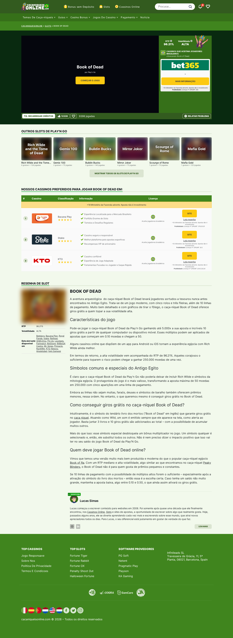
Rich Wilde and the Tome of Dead (40, 162)
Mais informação (185, 81)
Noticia (145, 17)
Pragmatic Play (128, 566)
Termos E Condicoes (34, 571)
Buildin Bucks (93, 162)
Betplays (40, 336)
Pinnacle (58, 346)
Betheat (54, 338)
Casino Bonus (79, 17)
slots (48, 26)
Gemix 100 (59, 162)
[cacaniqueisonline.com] (35, 6)
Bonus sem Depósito (81, 6)
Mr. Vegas (48, 346)
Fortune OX (77, 566)
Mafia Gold (187, 162)
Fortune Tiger (78, 555)
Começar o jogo (90, 80)
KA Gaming (126, 576)
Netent (123, 560)
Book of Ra (77, 462)
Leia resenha (189, 219)
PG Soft (124, 555)
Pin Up (50, 341)
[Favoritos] (208, 7)
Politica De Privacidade (36, 566)
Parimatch (41, 343)
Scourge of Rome (159, 162)
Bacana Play (52, 336)
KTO (48, 348)
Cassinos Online (129, 6)
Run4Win (40, 348)
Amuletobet (41, 351)
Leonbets (59, 341)
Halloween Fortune (82, 576)
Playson (124, 571)
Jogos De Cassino (104, 17)
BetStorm (51, 343)
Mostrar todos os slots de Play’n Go (117, 173)
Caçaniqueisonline (32, 26)
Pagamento (128, 17)
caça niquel (81, 417)
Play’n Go (92, 72)
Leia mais (203, 526)
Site (189, 213)
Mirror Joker (124, 162)
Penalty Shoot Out (81, 571)
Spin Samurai (54, 351)
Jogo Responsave (32, 555)
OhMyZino (41, 341)
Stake (46, 338)
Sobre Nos (28, 560)
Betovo (54, 348)
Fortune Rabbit (79, 560)
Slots (107, 6)
